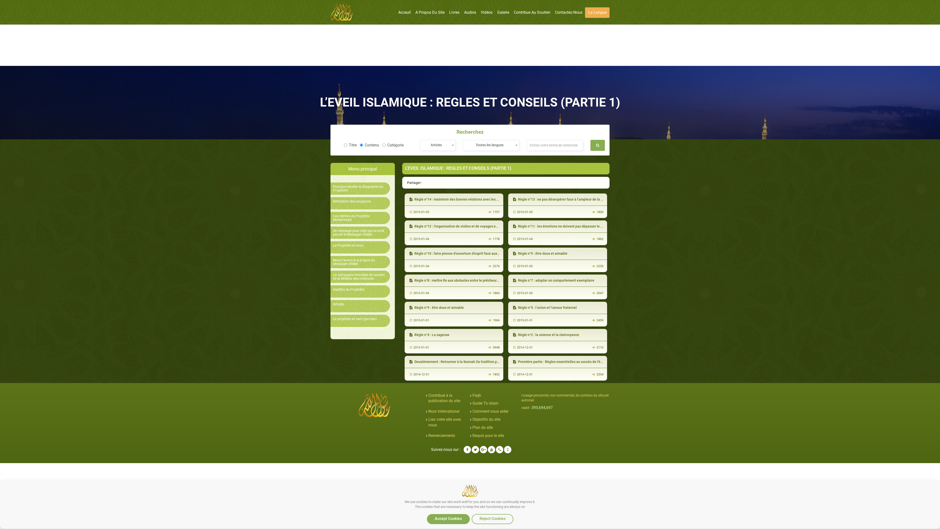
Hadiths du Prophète (348, 289)
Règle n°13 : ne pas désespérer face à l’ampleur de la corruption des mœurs (576, 199)
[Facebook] (467, 449)
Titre (353, 145)
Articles (338, 304)
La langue (597, 12)
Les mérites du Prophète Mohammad (351, 218)
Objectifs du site (486, 419)
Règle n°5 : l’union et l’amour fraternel (547, 308)
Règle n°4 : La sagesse (431, 335)
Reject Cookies (492, 518)
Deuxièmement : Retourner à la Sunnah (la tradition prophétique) (464, 362)
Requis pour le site (488, 435)
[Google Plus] (483, 449)
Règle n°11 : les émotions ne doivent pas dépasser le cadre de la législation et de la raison (587, 226)
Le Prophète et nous (348, 245)
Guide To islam (485, 403)
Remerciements (441, 435)
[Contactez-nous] (499, 449)
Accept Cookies (448, 518)
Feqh (476, 395)
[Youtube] (491, 449)
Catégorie (395, 145)
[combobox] (438, 145)
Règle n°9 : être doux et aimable (542, 253)
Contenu (372, 145)
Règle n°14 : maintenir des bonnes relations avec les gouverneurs (465, 199)
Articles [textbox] (436, 145)
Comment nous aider (490, 411)
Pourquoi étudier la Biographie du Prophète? (358, 188)
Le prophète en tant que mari (354, 319)
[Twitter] (475, 449)
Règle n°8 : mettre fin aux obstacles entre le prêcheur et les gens (464, 280)
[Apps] (507, 449)
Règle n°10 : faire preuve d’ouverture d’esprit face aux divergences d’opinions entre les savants (487, 253)
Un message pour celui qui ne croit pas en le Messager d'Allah (358, 232)
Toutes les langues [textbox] (490, 145)
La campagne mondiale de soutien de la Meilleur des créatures (359, 276)
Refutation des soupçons (352, 201)
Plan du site (482, 427)
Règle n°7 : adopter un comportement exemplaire (555, 280)
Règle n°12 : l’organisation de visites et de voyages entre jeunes (463, 226)
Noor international (443, 411)
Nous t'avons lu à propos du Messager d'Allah (354, 262)
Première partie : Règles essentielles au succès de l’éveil (561, 362)
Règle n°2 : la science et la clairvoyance (548, 335)
